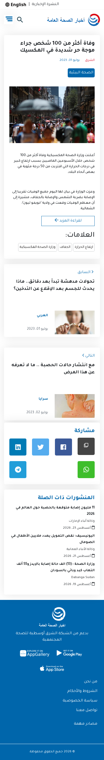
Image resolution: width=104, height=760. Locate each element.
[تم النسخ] (86, 446)
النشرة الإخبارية (44, 4)
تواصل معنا (86, 710)
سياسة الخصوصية (80, 701)
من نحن (90, 682)
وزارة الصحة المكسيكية (37, 247)
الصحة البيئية (81, 73)
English (18, 4)
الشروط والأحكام (82, 691)
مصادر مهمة (85, 724)
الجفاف (65, 247)
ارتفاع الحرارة (84, 247)
